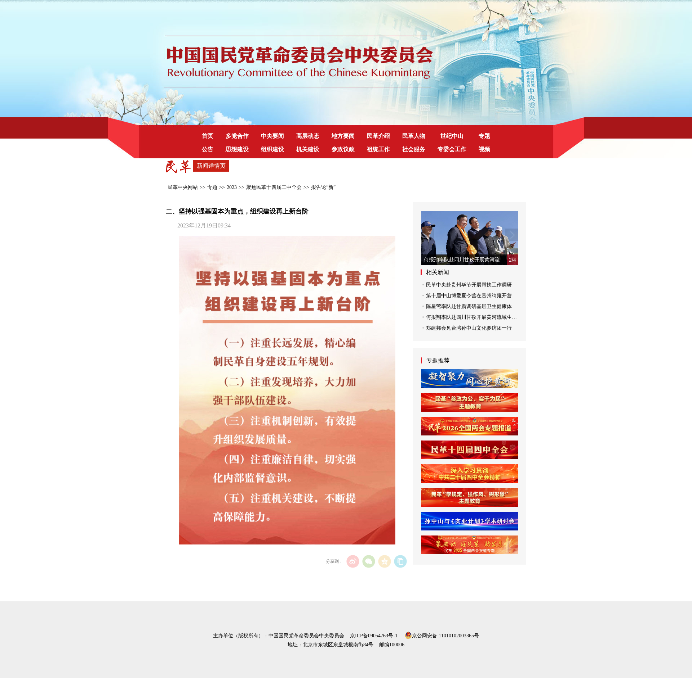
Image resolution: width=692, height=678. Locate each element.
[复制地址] (400, 561)
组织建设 (272, 149)
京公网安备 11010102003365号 (445, 635)
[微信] (368, 561)
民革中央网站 (183, 187)
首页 (207, 136)
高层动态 (307, 136)
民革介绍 (378, 136)
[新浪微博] (352, 561)
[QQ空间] (384, 561)
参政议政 (343, 149)
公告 (207, 149)
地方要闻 (343, 136)
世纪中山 (451, 136)
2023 (232, 187)
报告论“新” (323, 187)
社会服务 (413, 149)
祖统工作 (378, 149)
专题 (484, 136)
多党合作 (237, 136)
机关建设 (307, 149)
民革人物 (413, 136)
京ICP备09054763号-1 (374, 635)
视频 (484, 149)
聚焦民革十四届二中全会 (274, 187)
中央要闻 (272, 136)
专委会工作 (452, 149)
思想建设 (237, 149)
